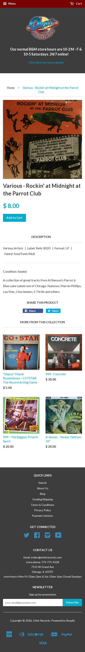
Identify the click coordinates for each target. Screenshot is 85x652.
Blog (42, 493)
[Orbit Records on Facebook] (37, 536)
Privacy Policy (42, 510)
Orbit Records (41, 620)
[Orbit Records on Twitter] (26, 536)
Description (41, 237)
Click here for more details (46, 62)
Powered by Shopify (63, 620)
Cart (78, 3)
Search (43, 482)
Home (11, 87)
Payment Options (42, 515)
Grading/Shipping (42, 499)
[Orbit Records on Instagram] (47, 536)
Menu (12, 3)
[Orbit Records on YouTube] (58, 536)
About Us (42, 488)
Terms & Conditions (42, 504)
